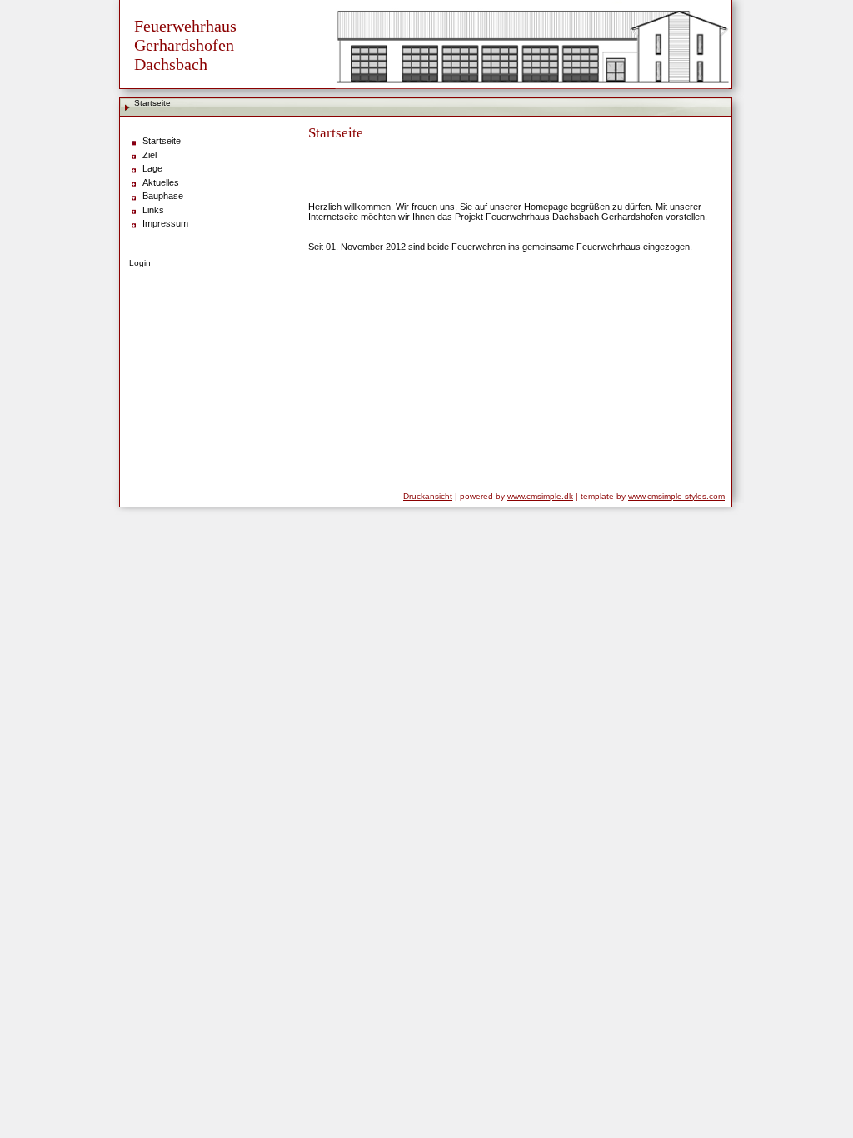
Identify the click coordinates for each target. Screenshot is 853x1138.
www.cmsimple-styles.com (676, 496)
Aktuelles (160, 182)
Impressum (165, 223)
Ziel (149, 155)
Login (140, 262)
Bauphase (162, 196)
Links (153, 210)
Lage (152, 168)
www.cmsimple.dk (540, 496)
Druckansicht (427, 496)
